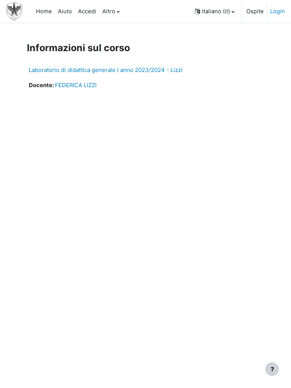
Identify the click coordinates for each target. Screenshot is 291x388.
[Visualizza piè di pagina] (272, 369)
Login (277, 11)
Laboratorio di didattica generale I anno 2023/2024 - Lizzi (106, 70)
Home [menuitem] (44, 11)
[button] (214, 11)
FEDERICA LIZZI (76, 85)
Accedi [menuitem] (87, 11)
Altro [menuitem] (108, 11)
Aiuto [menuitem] (65, 11)
